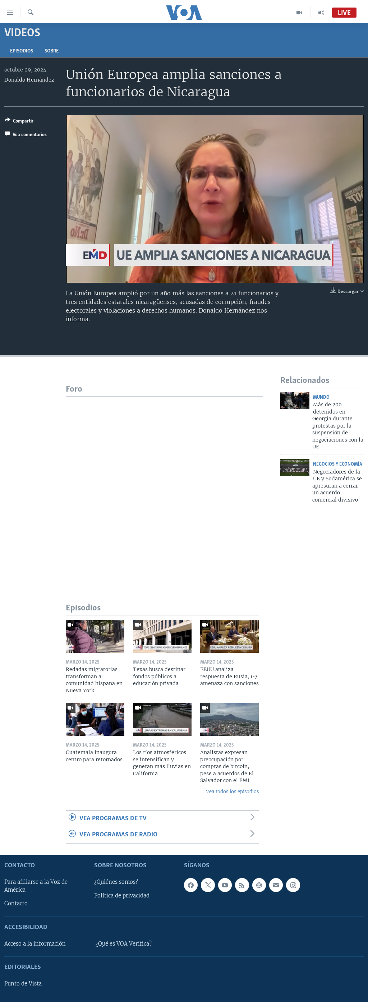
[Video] (299, 12)
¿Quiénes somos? (116, 882)
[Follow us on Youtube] (225, 885)
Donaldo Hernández (29, 80)
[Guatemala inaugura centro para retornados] (95, 719)
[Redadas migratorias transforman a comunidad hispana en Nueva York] (95, 636)
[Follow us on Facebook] (191, 885)
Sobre (52, 51)
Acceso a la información (35, 944)
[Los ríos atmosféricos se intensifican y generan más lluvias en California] (162, 719)
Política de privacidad (122, 895)
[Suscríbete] (276, 885)
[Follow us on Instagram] (293, 885)
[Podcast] (259, 885)
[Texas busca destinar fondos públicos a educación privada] (162, 636)
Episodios (21, 51)
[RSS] (242, 885)
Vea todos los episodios (232, 792)
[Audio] (321, 12)
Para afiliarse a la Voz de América (36, 886)
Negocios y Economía (337, 464)
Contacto (16, 903)
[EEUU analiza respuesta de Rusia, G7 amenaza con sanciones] (229, 636)
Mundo (321, 397)
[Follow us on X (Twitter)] (208, 885)
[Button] (19, 122)
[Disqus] (164, 486)
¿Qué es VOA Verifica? (124, 944)
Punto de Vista (23, 983)
